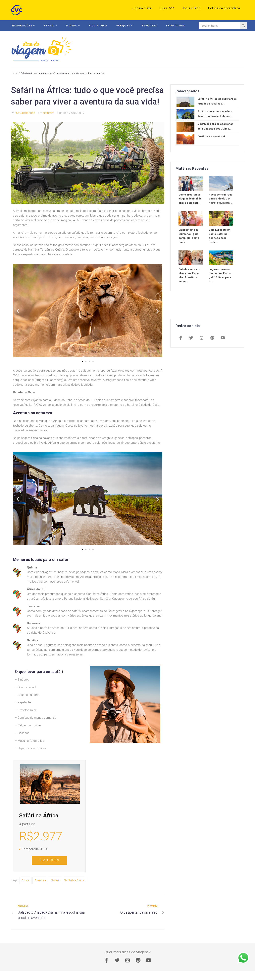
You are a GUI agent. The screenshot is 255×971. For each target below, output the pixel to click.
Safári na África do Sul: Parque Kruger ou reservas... (217, 101)
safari (55, 880)
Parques (123, 25)
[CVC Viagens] (17, 10)
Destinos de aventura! (211, 136)
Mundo (71, 25)
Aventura (40, 880)
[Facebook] (180, 338)
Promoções (175, 25)
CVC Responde (25, 112)
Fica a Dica (98, 25)
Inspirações (22, 25)
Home (14, 73)
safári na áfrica (74, 880)
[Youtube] (223, 338)
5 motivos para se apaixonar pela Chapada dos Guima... (215, 126)
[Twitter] (191, 338)
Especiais (149, 25)
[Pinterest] (212, 338)
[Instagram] (202, 338)
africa (25, 880)
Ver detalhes (49, 860)
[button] (82, 361)
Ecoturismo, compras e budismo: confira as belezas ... (215, 114)
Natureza (48, 112)
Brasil (49, 25)
